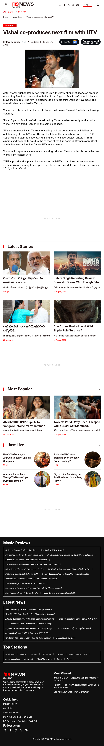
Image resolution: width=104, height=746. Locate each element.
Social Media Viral (12, 659)
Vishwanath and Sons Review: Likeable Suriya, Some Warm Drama (31, 564)
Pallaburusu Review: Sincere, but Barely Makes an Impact (70, 555)
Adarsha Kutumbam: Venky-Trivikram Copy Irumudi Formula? (30, 619)
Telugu (86, 4)
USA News (60, 654)
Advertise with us (11, 712)
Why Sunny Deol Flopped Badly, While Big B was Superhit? (28, 638)
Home (5, 17)
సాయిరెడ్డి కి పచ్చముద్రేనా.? (65, 638)
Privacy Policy (10, 704)
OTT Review (46, 654)
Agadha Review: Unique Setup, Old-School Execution (26, 560)
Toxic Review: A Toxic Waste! (52, 550)
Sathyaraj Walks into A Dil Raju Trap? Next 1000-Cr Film (27, 633)
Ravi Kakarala (13, 42)
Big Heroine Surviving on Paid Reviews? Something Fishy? (28, 628)
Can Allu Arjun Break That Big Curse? (71, 692)
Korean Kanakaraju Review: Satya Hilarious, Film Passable (65, 574)
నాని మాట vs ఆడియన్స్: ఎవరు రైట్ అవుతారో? (74, 628)
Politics (23, 654)
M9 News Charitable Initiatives (17, 717)
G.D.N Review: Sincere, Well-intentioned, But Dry (24, 569)
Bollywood (28, 659)
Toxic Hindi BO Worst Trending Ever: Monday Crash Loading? (30, 614)
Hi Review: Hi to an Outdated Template (20, 550)
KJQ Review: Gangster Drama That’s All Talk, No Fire (69, 569)
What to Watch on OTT (78, 654)
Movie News (17, 17)
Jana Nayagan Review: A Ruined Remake (21, 593)
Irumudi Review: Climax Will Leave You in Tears (24, 555)
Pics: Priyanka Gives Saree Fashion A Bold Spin (78, 619)
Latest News (14, 602)
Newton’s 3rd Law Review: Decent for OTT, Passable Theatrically (31, 579)
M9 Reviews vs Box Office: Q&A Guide (21, 721)
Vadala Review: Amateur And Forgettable (59, 593)
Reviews (34, 654)
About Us (7, 708)
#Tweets (22, 11)
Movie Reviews (16, 543)
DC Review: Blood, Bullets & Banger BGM (21, 574)
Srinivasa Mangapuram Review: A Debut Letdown (25, 583)
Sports (59, 659)
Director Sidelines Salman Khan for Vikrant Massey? (31, 624)
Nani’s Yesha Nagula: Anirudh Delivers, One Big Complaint (28, 609)
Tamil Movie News (44, 659)
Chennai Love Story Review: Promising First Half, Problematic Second (33, 588)
